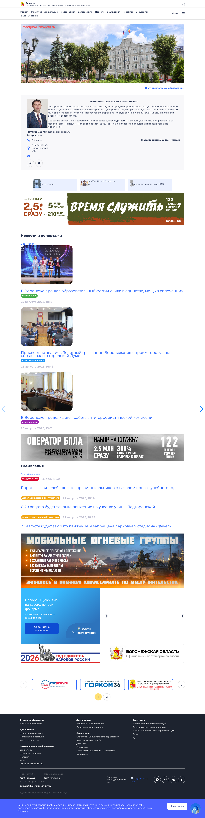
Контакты (128, 12)
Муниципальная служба (88, 740)
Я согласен (177, 806)
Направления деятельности (90, 723)
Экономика (82, 754)
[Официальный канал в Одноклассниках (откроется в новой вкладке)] (181, 779)
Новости (99, 12)
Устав (23, 760)
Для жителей (27, 730)
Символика (26, 750)
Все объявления (30, 474)
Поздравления (30, 479)
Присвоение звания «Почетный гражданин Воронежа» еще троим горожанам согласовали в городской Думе (95, 354)
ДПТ (135, 737)
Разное (136, 734)
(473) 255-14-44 (27, 778)
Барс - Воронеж (29, 16)
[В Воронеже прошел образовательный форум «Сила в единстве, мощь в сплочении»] (47, 264)
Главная (24, 12)
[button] (202, 409)
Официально (83, 733)
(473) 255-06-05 (52, 778)
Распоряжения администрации (149, 727)
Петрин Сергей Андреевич (37, 133)
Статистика (82, 747)
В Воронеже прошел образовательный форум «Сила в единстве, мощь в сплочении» (102, 291)
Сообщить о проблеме (42, 628)
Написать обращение (31, 723)
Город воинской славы (31, 763)
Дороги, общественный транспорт (40, 498)
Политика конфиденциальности (116, 779)
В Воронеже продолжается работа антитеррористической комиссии (86, 417)
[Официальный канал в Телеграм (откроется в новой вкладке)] (165, 779)
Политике (23, 811)
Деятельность (85, 12)
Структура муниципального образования (53, 12)
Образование (29, 296)
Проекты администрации (89, 727)
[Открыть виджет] (195, 808)
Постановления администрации (150, 723)
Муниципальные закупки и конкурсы (95, 750)
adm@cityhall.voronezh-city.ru (35, 786)
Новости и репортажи (31, 733)
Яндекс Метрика (76, 805)
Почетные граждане (33, 360)
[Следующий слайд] (182, 616)
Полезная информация (32, 737)
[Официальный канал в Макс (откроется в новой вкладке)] (157, 779)
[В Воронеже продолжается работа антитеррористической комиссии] (47, 391)
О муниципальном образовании (164, 88)
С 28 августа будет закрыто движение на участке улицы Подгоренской (88, 507)
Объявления (113, 12)
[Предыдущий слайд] (106, 616)
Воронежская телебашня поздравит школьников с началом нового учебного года (99, 487)
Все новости (28, 243)
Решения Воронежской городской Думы (154, 730)
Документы (142, 12)
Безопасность (30, 422)
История (24, 757)
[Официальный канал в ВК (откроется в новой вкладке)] (173, 779)
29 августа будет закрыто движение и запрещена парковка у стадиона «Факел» (96, 526)
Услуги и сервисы (29, 740)
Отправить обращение (32, 720)
